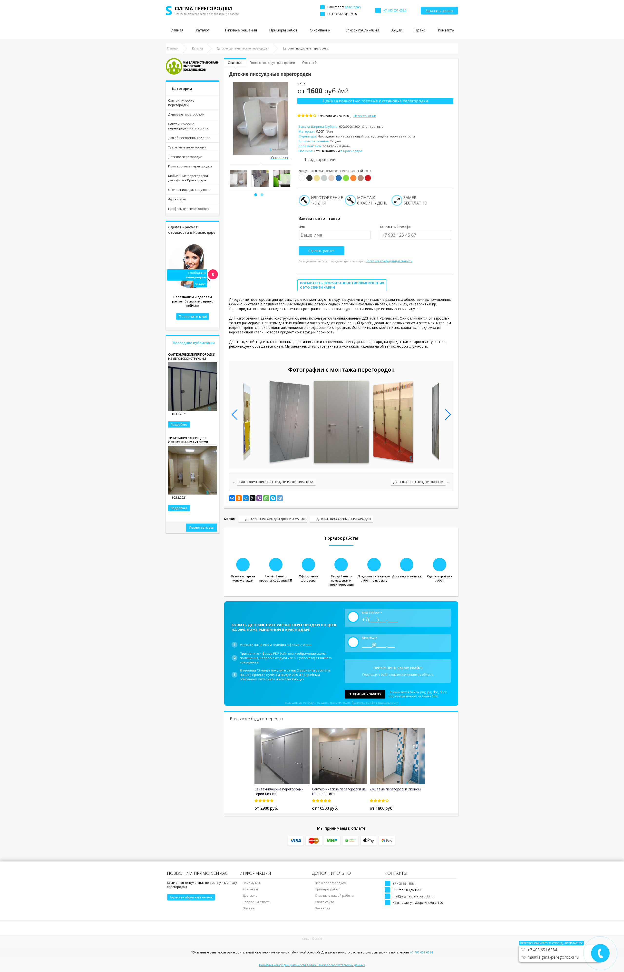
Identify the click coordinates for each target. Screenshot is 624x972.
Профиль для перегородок (188, 208)
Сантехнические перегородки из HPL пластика (276, 482)
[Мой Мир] (246, 498)
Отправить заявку (365, 694)
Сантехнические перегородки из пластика (188, 126)
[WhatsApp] (266, 498)
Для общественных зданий (189, 138)
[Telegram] (280, 498)
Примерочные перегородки (190, 166)
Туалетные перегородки (187, 147)
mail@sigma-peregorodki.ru (413, 896)
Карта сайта (324, 902)
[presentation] (232, 179)
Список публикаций (362, 30)
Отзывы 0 (309, 63)
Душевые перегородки (186, 114)
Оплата (248, 908)
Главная (176, 30)
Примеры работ (283, 30)
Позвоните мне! (192, 316)
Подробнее (179, 424)
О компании (320, 30)
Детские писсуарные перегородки (343, 519)
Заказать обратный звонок (191, 897)
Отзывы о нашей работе (334, 895)
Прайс (419, 30)
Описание (235, 63)
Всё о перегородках (330, 883)
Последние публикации (194, 342)
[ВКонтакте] (232, 498)
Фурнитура (177, 199)
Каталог (202, 30)
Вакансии (322, 908)
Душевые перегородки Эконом (418, 482)
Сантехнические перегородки (181, 102)
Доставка (250, 895)
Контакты (446, 30)
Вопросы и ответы (257, 902)
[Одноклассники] (239, 498)
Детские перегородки (185, 157)
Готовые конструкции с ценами (272, 63)
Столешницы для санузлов (189, 189)
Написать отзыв (364, 116)
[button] (256, 194)
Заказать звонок (439, 10)
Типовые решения (240, 30)
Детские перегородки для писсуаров (275, 519)
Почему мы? (252, 883)
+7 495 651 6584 (404, 883)
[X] (252, 498)
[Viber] (259, 498)
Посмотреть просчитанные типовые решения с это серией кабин (342, 285)
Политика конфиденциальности (389, 261)
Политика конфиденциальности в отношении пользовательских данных (312, 965)
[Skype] (273, 498)
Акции (396, 30)
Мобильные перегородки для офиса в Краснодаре (188, 178)
